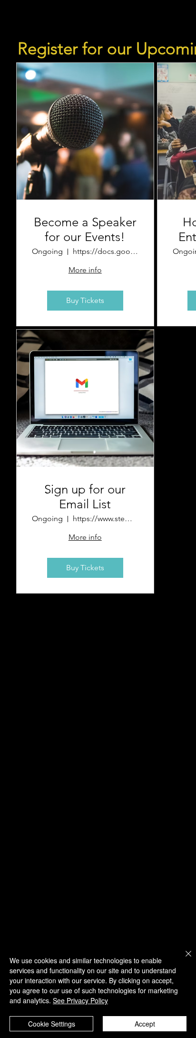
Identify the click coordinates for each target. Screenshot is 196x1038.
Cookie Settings (51, 1023)
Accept (145, 1023)
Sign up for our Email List (85, 497)
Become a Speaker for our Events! (85, 229)
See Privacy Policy (80, 1000)
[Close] (182, 959)
